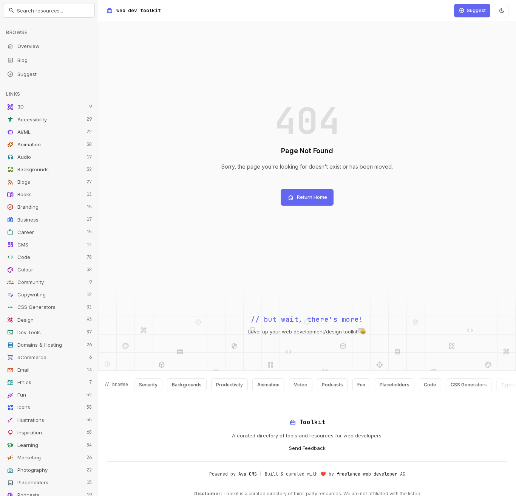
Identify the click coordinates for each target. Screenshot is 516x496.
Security (141, 385)
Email (49, 370)
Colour (49, 270)
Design (49, 320)
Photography (49, 470)
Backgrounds (49, 170)
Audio (49, 157)
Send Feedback (307, 448)
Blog (17, 60)
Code (49, 257)
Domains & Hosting (49, 345)
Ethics (49, 382)
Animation (49, 144)
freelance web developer (367, 474)
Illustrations (49, 420)
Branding (49, 207)
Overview (23, 46)
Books (49, 195)
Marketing (49, 457)
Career (49, 232)
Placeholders (49, 483)
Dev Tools (49, 332)
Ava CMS (247, 474)
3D (49, 107)
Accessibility (49, 119)
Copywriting (49, 295)
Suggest (22, 74)
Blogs (49, 182)
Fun (49, 395)
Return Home (307, 197)
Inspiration (49, 432)
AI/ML (49, 132)
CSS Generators (49, 307)
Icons (49, 407)
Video (293, 385)
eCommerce (49, 357)
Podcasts (325, 385)
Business (49, 219)
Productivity (222, 385)
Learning (49, 445)
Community (49, 282)
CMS (49, 244)
